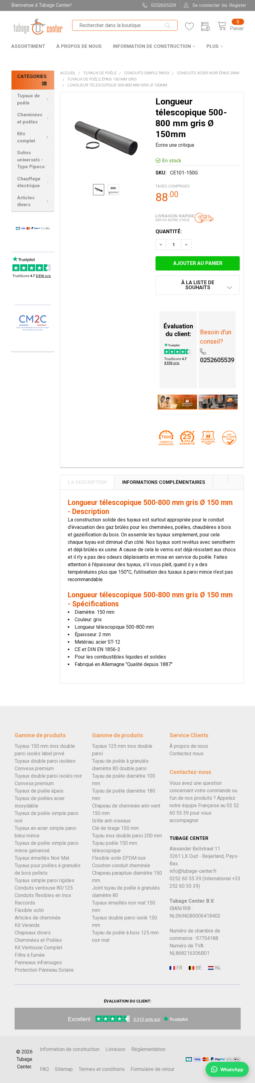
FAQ (44, 1069)
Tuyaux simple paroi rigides (44, 880)
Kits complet (26, 137)
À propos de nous (79, 46)
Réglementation (148, 1049)
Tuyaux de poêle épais (39, 791)
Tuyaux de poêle (28, 99)
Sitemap (64, 1069)
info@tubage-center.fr (193, 871)
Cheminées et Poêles (38, 940)
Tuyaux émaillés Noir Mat (42, 858)
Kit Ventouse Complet (38, 948)
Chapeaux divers (33, 933)
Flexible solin (29, 910)
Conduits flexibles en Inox (43, 895)
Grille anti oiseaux (111, 821)
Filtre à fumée (30, 955)
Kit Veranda (27, 925)
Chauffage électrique (28, 182)
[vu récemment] (209, 26)
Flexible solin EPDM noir (119, 858)
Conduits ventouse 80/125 (44, 888)
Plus (212, 46)
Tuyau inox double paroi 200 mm (127, 836)
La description (87, 482)
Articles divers (26, 201)
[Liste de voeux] (193, 26)
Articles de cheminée (38, 918)
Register (238, 5)
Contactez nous (186, 754)
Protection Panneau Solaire (44, 970)
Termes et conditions (102, 1069)
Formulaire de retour (152, 1069)
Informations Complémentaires (163, 482)
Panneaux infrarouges (38, 962)
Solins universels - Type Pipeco (31, 159)
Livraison (115, 1049)
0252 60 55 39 (185, 879)
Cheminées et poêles (29, 118)
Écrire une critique (174, 145)
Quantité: (168, 231)
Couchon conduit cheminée (121, 865)
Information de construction (152, 46)
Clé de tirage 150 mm (115, 828)
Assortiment (28, 46)
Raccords (25, 903)
